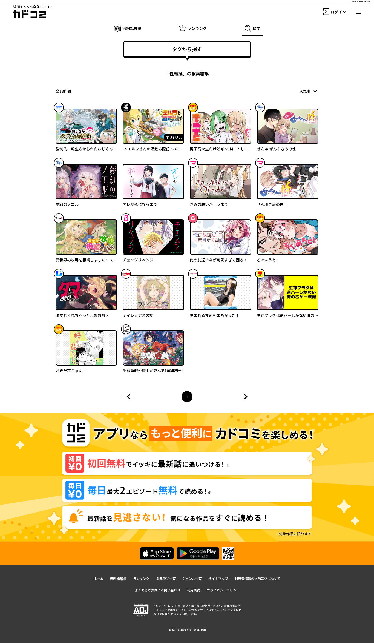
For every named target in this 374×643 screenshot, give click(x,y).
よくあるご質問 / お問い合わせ (157, 590)
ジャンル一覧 (192, 578)
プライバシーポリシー (223, 590)
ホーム (98, 578)
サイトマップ (218, 578)
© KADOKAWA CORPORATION (187, 630)
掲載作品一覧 (166, 578)
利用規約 (193, 590)
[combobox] (308, 91)
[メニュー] (358, 11)
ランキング (141, 578)
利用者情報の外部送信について (258, 578)
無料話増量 (118, 578)
